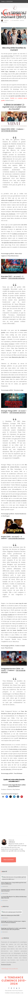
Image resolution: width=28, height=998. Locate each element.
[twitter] (11, 988)
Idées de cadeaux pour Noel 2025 (10, 915)
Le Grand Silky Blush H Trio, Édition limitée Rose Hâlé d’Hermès (14, 897)
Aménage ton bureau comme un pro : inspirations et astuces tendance (13, 921)
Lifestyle (22, 20)
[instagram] (14, 988)
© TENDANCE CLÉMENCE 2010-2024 (14, 981)
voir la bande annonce (9, 131)
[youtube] (16, 988)
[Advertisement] (14, 814)
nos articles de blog (7, 56)
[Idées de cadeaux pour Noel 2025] (11, 912)
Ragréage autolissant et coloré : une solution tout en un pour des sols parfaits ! (13, 929)
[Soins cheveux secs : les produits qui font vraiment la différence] (14, 878)
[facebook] (8, 988)
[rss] (19, 988)
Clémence (6, 20)
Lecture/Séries (15, 20)
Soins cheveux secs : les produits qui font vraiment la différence (13, 883)
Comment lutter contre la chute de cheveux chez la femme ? (13, 890)
